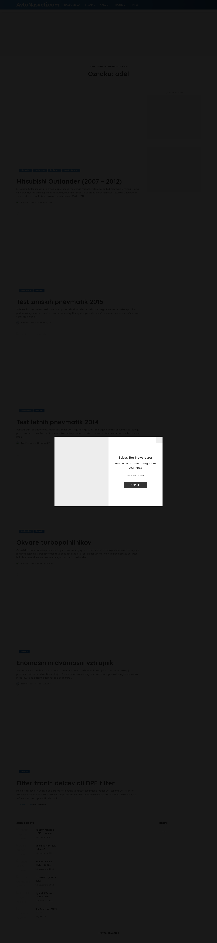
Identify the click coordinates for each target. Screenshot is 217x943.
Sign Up (135, 485)
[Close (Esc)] (159, 440)
